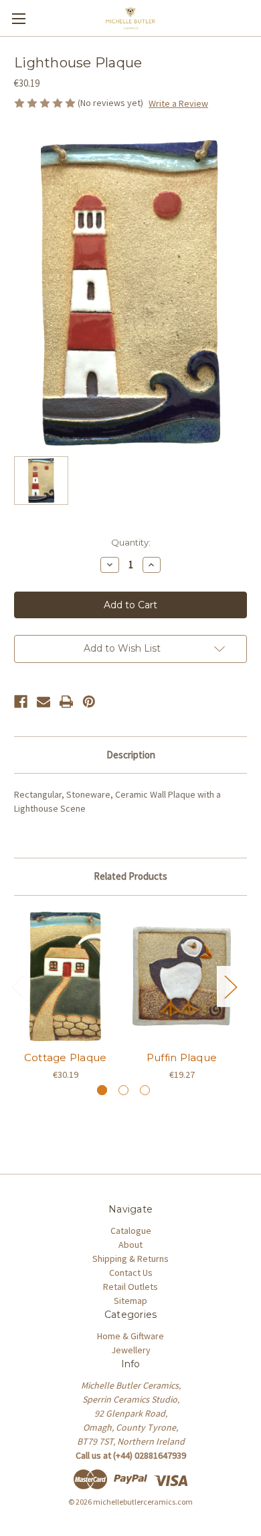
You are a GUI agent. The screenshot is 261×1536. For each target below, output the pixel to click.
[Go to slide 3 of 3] (145, 1090)
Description (130, 754)
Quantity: (131, 542)
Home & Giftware (130, 1336)
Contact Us (131, 1273)
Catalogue (130, 1231)
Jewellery (131, 1350)
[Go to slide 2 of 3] (123, 1090)
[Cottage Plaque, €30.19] (65, 976)
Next (230, 986)
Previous (17, 986)
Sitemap (130, 1301)
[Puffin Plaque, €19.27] (182, 976)
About (130, 1245)
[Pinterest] (89, 701)
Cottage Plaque (65, 1057)
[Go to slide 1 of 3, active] (102, 1090)
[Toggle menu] (18, 18)
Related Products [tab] (130, 876)
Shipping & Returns (130, 1259)
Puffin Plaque (182, 1057)
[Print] (66, 701)
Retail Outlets (130, 1287)
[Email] (43, 701)
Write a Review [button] (178, 103)
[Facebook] (20, 701)
